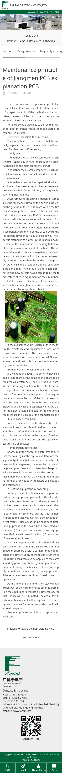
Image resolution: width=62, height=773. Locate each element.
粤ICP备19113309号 (31, 760)
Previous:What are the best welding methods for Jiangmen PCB (32, 628)
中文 (46, 12)
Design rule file (26, 51)
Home (21, 41)
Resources (35, 41)
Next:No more (31, 637)
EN (51, 12)
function (50, 41)
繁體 (57, 12)
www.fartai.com (22, 710)
